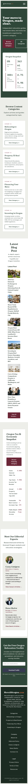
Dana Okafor (14, 748)
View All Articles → (14, 415)
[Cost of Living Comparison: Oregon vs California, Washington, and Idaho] (14, 368)
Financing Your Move (14, 724)
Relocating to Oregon (14, 717)
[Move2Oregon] (8, 3)
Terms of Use (14, 765)
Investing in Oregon (14, 727)
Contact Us (14, 752)
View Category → (14, 143)
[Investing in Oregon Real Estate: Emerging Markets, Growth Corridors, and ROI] (14, 345)
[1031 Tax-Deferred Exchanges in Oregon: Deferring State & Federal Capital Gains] (14, 274)
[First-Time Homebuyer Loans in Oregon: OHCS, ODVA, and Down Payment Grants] (14, 391)
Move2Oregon (14, 692)
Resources (14, 769)
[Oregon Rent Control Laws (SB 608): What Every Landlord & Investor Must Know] (14, 322)
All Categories (21, 42)
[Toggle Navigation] (24, 4)
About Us (14, 737)
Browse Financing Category (14, 461)
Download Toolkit (14, 670)
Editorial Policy (14, 741)
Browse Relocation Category (8, 43)
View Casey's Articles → (14, 587)
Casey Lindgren (14, 745)
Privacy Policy (14, 762)
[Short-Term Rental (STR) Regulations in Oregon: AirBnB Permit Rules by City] (14, 299)
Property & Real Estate (14, 720)
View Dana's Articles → (13, 626)
